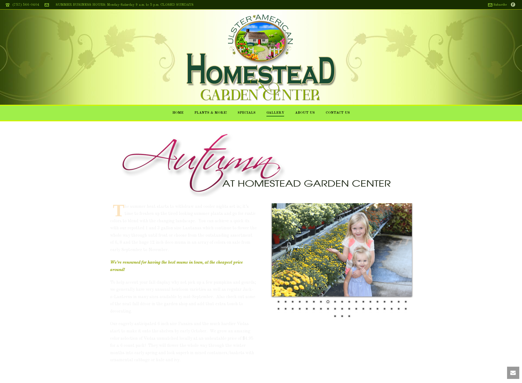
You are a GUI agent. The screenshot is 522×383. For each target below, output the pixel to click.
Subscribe (500, 5)
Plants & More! (210, 113)
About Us (305, 113)
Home (178, 113)
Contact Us (338, 113)
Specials (247, 113)
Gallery (275, 113)
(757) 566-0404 (26, 5)
